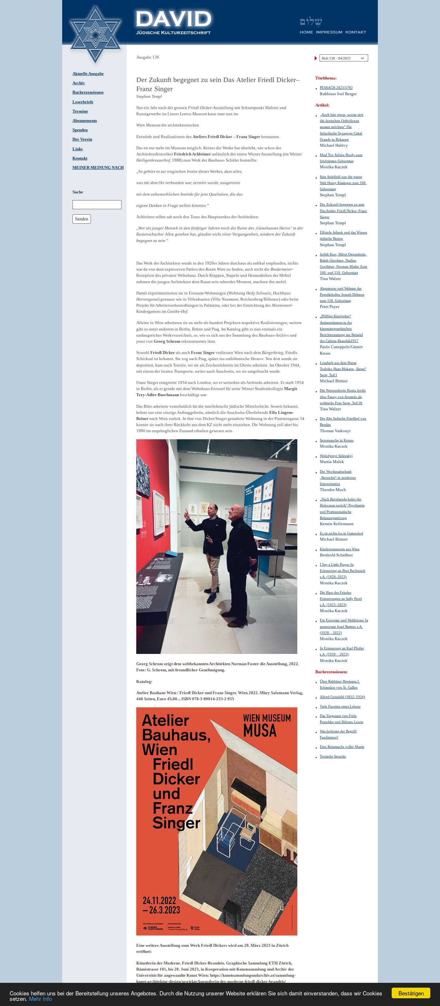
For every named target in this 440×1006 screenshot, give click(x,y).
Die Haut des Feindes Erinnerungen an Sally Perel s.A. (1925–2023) (341, 599)
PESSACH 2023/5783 (336, 87)
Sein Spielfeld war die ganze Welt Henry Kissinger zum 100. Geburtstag (343, 183)
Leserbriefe (82, 102)
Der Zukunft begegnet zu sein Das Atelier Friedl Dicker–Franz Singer (343, 210)
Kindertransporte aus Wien (339, 549)
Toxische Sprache (333, 756)
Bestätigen (411, 993)
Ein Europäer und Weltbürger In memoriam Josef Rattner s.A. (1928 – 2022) (344, 626)
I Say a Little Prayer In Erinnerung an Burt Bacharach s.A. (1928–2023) (342, 571)
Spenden (80, 130)
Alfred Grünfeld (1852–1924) (342, 697)
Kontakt (79, 158)
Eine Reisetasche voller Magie (342, 747)
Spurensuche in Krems (336, 440)
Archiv (78, 83)
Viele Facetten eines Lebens (340, 706)
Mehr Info (40, 998)
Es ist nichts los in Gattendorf (341, 533)
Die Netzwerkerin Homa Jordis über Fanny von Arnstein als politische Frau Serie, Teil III (343, 396)
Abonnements (84, 120)
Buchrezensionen (87, 92)
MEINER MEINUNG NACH (98, 167)
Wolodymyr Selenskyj (336, 456)
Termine (80, 111)
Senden (81, 218)
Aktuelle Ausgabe (88, 73)
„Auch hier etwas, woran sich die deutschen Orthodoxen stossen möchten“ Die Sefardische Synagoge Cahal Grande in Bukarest (341, 127)
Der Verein (82, 139)
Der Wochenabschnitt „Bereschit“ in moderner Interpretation (338, 478)
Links (77, 149)
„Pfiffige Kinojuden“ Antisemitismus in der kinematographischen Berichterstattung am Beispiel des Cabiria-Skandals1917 (341, 328)
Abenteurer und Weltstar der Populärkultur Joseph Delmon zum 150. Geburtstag (342, 294)
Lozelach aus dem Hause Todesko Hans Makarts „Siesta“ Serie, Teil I (343, 369)
